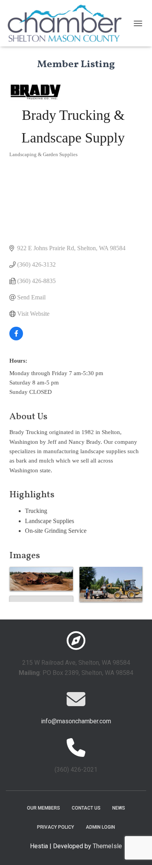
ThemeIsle (107, 846)
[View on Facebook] (16, 338)
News (118, 808)
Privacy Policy (55, 827)
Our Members (43, 808)
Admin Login (100, 827)
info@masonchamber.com (76, 721)
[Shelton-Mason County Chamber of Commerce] (67, 23)
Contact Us (86, 808)
